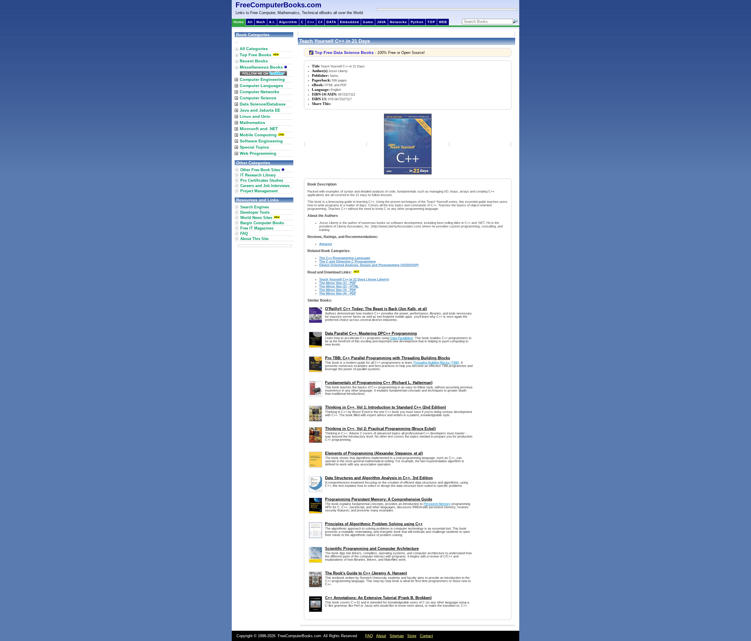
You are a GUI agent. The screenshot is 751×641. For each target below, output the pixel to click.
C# (320, 22)
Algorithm (288, 22)
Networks (398, 22)
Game (368, 22)
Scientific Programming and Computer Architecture (372, 548)
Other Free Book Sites (260, 170)
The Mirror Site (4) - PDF (337, 293)
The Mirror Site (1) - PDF (337, 283)
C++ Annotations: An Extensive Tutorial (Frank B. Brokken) (378, 598)
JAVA (381, 22)
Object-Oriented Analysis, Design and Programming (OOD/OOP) (369, 265)
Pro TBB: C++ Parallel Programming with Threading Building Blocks (387, 358)
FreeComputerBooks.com (278, 5)
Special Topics (254, 147)
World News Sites (256, 217)
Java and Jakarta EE (260, 110)
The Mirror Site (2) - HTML (339, 286)
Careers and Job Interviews (265, 185)
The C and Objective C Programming (347, 261)
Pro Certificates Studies (261, 180)
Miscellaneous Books (262, 67)
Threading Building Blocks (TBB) (436, 362)
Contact (426, 636)
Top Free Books (255, 54)
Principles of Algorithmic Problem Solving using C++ (374, 524)
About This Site (254, 239)
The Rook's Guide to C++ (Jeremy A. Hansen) (366, 573)
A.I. (272, 22)
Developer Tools (255, 212)
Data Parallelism (401, 338)
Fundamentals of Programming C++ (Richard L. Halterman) (378, 382)
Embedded (349, 22)
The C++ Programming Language (344, 258)
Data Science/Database (263, 104)
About (381, 636)
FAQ (244, 233)
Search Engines (254, 207)
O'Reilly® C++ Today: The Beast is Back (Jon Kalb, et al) (376, 309)
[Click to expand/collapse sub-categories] (236, 79)
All (250, 22)
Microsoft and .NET (259, 128)
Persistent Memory (437, 504)
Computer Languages (261, 85)
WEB (443, 22)
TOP (431, 22)
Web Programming (258, 153)
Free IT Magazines (256, 228)
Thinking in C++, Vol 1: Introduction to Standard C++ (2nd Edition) (385, 407)
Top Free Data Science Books (344, 52)
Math (260, 22)
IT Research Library (258, 175)
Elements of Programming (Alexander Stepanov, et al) (374, 453)
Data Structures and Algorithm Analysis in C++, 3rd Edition (379, 478)
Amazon (325, 244)
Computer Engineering (262, 79)
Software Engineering (261, 141)
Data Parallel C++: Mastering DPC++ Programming (371, 333)
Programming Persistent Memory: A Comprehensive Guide (378, 499)
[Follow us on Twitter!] (263, 74)
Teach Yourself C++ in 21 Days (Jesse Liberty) (354, 279)
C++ (310, 22)
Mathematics (252, 122)
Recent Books (254, 61)
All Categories (254, 48)
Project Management (259, 191)
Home (239, 22)
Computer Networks (259, 91)
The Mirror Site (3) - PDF (337, 290)
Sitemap (397, 636)
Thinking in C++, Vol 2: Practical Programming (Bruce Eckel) (380, 428)
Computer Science (258, 98)
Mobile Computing (258, 134)
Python (417, 22)
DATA (331, 22)
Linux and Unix (255, 116)
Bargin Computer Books (262, 223)
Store (411, 636)
